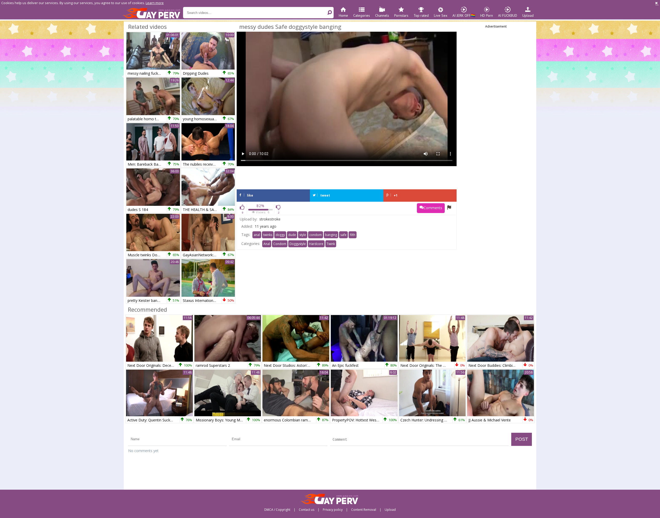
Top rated (421, 15)
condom (315, 235)
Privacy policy (333, 509)
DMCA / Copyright (277, 509)
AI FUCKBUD (507, 15)
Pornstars (401, 15)
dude (292, 235)
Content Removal (363, 509)
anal (257, 235)
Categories (361, 15)
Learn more (155, 3)
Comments (433, 207)
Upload (528, 15)
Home (343, 15)
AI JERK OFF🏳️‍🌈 (463, 15)
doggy (280, 235)
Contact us (306, 509)
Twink (331, 244)
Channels (382, 15)
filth (352, 235)
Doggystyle (298, 244)
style (302, 235)
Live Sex (440, 15)
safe (343, 235)
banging (331, 235)
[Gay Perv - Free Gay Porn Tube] (152, 12)
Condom (279, 244)
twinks (267, 235)
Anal (266, 244)
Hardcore (316, 244)
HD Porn (486, 15)
